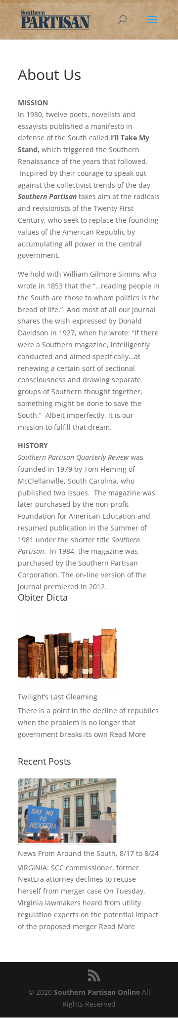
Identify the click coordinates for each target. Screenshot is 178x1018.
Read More (128, 734)
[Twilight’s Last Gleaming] (67, 651)
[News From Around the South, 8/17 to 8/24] (67, 811)
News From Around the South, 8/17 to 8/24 (88, 853)
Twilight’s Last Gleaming (57, 696)
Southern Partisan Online (97, 992)
